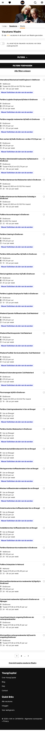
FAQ (3, 686)
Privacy (6, 721)
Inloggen (5, 706)
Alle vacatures (7, 701)
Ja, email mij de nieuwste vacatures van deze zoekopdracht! (24, 44)
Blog (3, 682)
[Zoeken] (36, 2)
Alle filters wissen (22, 71)
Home (4, 26)
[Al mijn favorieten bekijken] (9, 2)
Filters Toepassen (22, 65)
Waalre (22, 26)
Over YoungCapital (9, 678)
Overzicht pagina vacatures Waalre (22, 663)
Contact (5, 690)
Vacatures (13, 26)
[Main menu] (3, 2)
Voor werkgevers (8, 710)
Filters (21, 57)
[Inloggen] (42, 2)
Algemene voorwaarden (33, 719)
